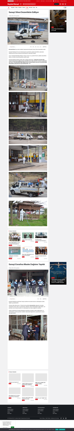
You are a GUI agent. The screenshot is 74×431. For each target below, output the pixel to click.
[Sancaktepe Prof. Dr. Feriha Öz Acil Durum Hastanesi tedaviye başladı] (15, 394)
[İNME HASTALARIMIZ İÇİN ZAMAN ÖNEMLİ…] (41, 380)
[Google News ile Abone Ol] (12, 47)
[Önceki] (14, 1)
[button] (63, 4)
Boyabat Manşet (13, 4)
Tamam (57, 429)
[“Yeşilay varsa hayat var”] (15, 380)
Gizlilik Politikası (5, 427)
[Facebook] (61, 418)
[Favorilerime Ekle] (33, 47)
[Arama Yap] (60, 4)
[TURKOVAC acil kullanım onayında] (15, 253)
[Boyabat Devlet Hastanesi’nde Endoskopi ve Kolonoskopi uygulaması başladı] (41, 239)
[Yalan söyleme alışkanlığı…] (28, 239)
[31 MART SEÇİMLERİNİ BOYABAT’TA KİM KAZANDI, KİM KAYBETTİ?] (58, 21)
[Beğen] (31, 47)
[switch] (64, 7)
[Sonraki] (15, 1)
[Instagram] (65, 418)
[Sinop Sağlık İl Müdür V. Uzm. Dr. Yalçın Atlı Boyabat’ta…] (15, 239)
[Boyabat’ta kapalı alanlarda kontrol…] (41, 253)
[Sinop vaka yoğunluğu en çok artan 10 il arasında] (28, 253)
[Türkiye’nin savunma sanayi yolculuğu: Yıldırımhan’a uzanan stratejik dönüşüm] (58, 273)
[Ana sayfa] (8, 7)
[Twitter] (63, 418)
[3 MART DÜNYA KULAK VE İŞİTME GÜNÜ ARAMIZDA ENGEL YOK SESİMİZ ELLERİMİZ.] (28, 380)
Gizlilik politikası (62, 429)
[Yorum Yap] (36, 47)
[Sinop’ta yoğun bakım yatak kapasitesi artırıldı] (28, 394)
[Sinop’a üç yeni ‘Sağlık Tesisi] (41, 394)
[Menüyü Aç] (21, 4)
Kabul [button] (12, 427)
